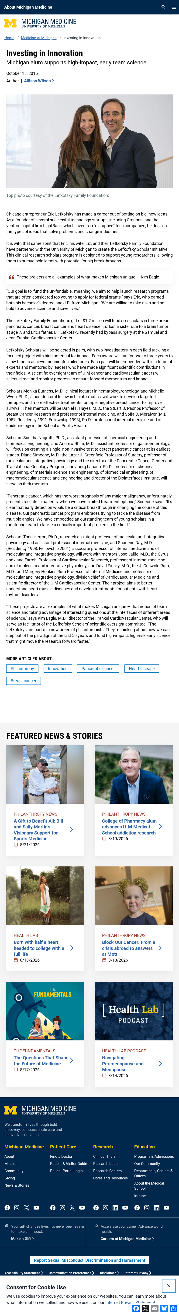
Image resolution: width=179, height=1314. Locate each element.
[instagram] (17, 1208)
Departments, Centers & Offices (153, 1173)
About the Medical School (149, 1186)
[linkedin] (115, 1208)
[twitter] (26, 1208)
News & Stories (16, 1185)
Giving (9, 1178)
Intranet (140, 1196)
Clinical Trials (104, 1156)
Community (14, 1171)
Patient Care (63, 1147)
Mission (10, 1163)
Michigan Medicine (24, 1147)
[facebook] (7, 1208)
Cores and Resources (110, 1178)
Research (103, 1147)
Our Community (147, 1163)
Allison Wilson (37, 80)
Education (144, 1147)
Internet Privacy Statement (130, 1302)
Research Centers (107, 1171)
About (9, 1156)
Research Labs (105, 1163)
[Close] (169, 1286)
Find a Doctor (61, 1156)
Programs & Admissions (154, 1156)
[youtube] (36, 1208)
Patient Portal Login (66, 1171)
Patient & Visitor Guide (68, 1163)
